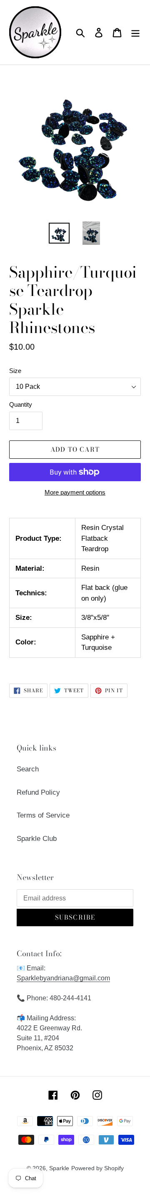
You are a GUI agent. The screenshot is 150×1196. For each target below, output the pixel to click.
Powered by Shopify (97, 1168)
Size (15, 370)
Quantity (20, 404)
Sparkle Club (37, 839)
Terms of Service (43, 815)
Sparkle (59, 1168)
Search (28, 769)
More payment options (75, 492)
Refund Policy (38, 792)
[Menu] (135, 32)
